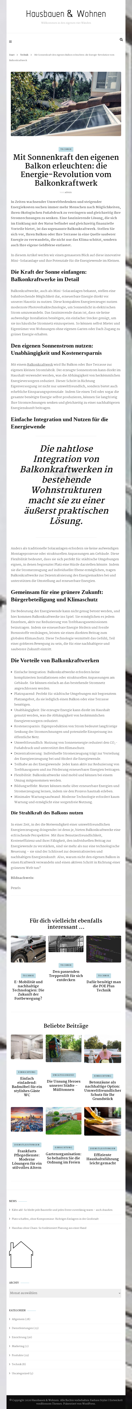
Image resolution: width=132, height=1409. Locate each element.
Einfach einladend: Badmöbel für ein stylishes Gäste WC (27, 1087)
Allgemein (18, 1319)
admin (68, 192)
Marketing (18, 1346)
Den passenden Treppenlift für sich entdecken (66, 976)
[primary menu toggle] (11, 41)
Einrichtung (27, 1072)
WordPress (88, 1404)
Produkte (17, 1355)
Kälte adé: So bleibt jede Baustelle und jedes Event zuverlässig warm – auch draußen (62, 1210)
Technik (66, 149)
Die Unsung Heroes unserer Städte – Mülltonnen (63, 1086)
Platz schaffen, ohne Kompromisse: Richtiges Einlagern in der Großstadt (55, 1219)
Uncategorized (63, 1075)
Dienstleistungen (26, 1144)
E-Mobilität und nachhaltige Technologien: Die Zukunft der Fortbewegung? (28, 990)
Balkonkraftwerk (40, 364)
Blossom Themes (51, 1404)
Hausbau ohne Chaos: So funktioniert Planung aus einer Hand (49, 1228)
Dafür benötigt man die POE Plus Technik (103, 986)
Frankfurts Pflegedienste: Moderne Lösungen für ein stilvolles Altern (27, 1159)
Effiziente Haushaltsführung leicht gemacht (102, 1159)
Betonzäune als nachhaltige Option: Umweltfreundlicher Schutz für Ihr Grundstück (102, 1091)
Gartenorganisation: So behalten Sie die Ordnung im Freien (63, 1158)
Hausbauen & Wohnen (66, 13)
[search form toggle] (121, 39)
